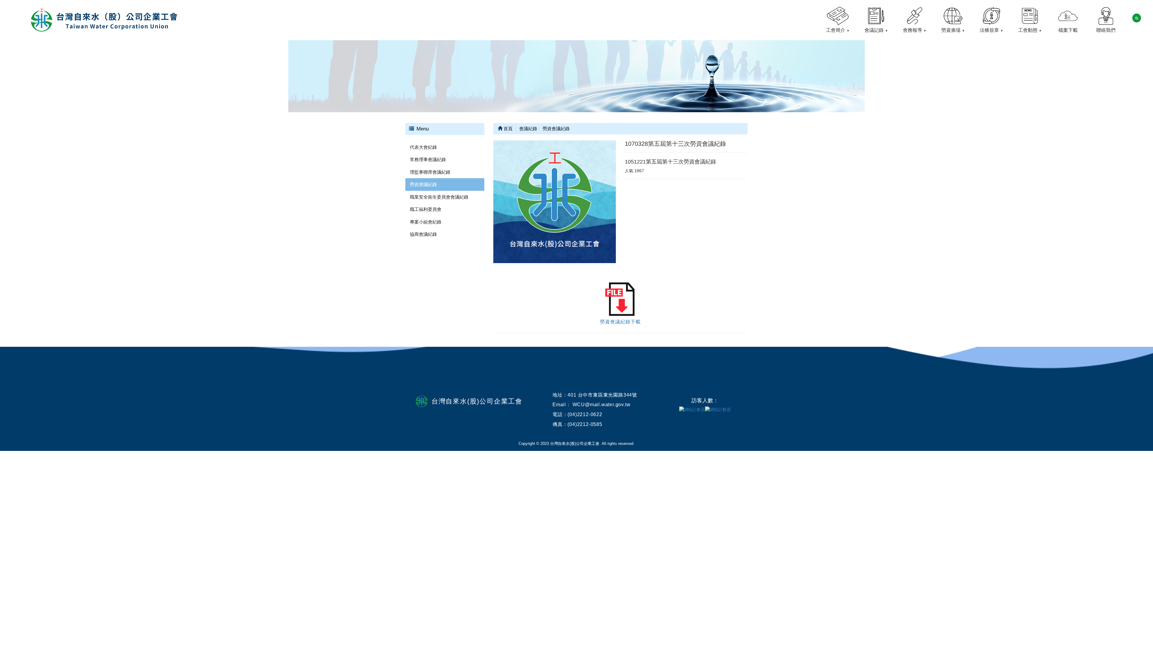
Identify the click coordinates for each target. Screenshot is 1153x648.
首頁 (507, 128)
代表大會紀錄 (423, 147)
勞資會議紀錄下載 (620, 321)
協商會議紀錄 (423, 234)
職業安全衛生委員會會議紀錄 (439, 197)
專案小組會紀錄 (425, 221)
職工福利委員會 (425, 209)
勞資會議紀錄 (423, 184)
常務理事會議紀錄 (428, 159)
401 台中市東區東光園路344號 (602, 395)
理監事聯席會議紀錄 (430, 172)
